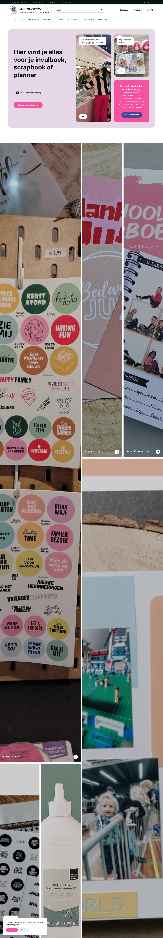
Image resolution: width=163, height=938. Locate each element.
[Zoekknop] (101, 10)
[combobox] (78, 9)
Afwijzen (24, 930)
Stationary (87, 19)
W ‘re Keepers (74, 2)
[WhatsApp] (152, 2)
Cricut (64, 2)
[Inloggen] (148, 10)
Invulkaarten (103, 19)
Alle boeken (48, 19)
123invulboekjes (30, 8)
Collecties (124, 10)
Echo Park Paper (39, 2)
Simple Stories (25, 2)
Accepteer (12, 930)
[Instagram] (148, 2)
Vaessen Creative (53, 2)
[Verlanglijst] (152, 10)
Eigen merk (14, 2)
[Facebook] (144, 2)
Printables (138, 10)
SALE (21, 19)
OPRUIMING (32, 19)
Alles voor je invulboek (68, 19)
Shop (13, 19)
